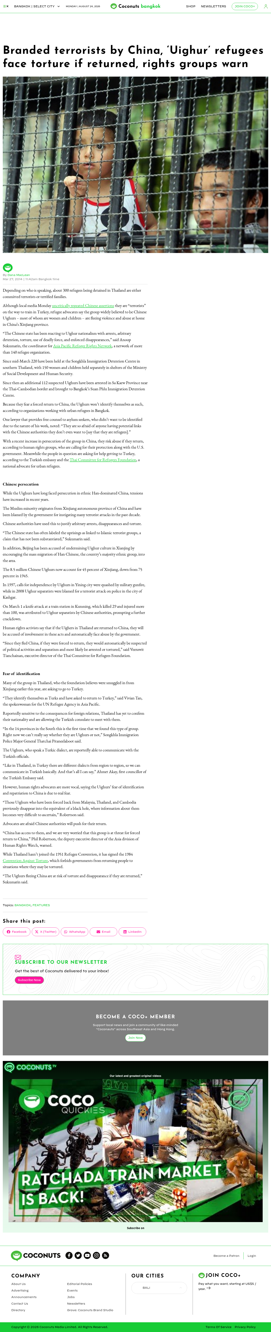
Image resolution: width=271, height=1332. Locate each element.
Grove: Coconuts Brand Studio (90, 1310)
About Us (18, 1284)
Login (265, 6)
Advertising (20, 1290)
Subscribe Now (29, 980)
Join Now (135, 1037)
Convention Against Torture (25, 860)
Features (41, 905)
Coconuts (139, 6)
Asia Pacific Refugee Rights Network (82, 345)
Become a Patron (226, 1255)
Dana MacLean (19, 275)
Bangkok (22, 905)
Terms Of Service (219, 1327)
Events (72, 1290)
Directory (18, 1310)
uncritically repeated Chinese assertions (83, 305)
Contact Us (19, 1303)
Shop (190, 6)
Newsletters (213, 6)
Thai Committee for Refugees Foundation (103, 459)
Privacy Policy (245, 1327)
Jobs (71, 1297)
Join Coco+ (245, 6)
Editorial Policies (79, 1284)
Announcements (24, 1297)
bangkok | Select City (34, 6)
